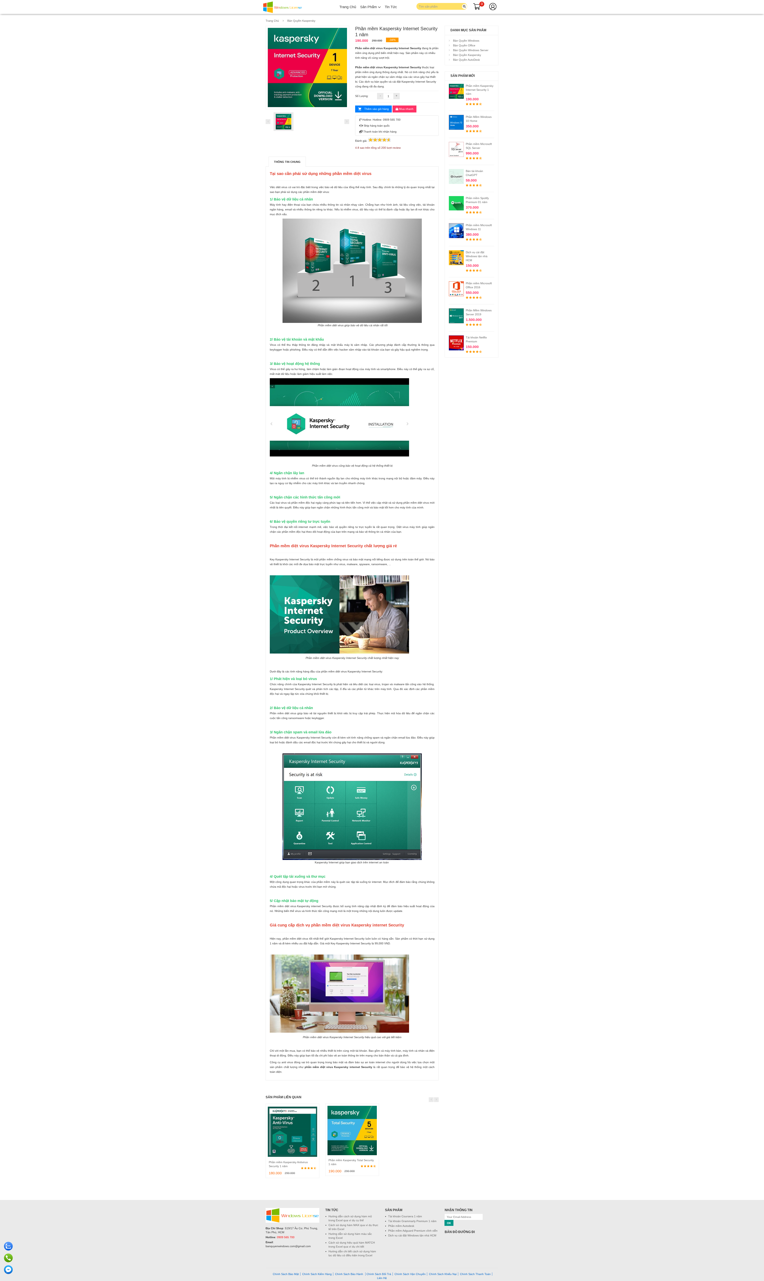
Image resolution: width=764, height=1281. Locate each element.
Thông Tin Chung (287, 161)
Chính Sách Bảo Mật (286, 1274)
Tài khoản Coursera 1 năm (405, 1216)
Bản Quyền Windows (465, 40)
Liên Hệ (382, 1278)
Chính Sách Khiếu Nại (443, 1274)
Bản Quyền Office (463, 45)
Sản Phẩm (369, 7)
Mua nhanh (405, 108)
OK (449, 1223)
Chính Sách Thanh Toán (475, 1274)
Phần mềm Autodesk (401, 1225)
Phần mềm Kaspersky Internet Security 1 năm (479, 89)
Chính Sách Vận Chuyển (410, 1274)
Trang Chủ (347, 7)
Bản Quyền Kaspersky (301, 20)
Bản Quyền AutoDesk (466, 59)
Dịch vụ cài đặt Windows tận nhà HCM (476, 256)
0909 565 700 (285, 1237)
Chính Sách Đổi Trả (378, 1274)
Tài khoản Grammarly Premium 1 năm (412, 1221)
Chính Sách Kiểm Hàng (317, 1274)
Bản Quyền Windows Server (470, 50)
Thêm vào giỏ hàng (376, 108)
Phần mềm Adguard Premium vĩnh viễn (413, 1230)
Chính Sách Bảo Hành (349, 1274)
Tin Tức (391, 7)
